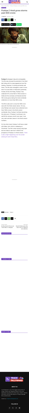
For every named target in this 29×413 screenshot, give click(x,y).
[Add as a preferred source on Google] (5, 24)
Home (2, 5)
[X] (5, 20)
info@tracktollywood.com (12, 398)
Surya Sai (4, 16)
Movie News (7, 5)
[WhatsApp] (9, 20)
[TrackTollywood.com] (14, 379)
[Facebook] (2, 20)
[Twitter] (13, 408)
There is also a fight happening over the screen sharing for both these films (14, 135)
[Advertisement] (14, 62)
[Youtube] (19, 408)
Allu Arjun (7, 212)
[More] (15, 20)
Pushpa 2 (11, 212)
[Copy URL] (12, 20)
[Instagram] (16, 408)
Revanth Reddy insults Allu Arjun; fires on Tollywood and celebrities (22, 227)
